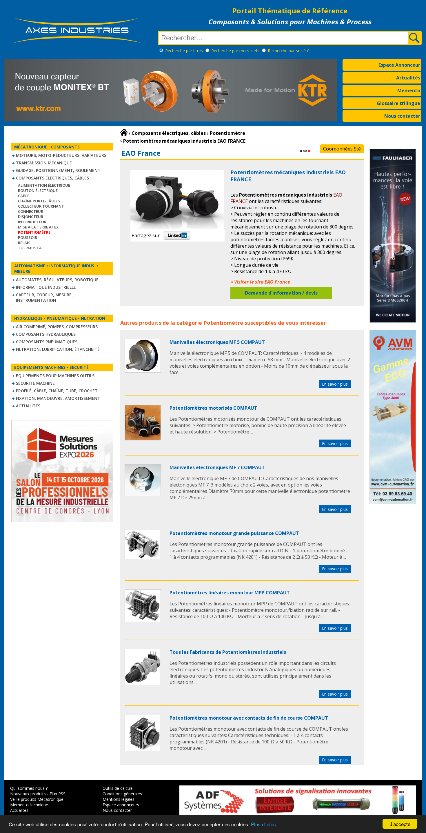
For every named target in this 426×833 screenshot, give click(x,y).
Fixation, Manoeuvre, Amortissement (58, 398)
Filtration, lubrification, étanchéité (58, 349)
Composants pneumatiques (46, 341)
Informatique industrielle (46, 287)
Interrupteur (32, 221)
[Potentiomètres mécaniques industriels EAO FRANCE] (143, 371)
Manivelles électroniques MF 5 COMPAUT (217, 342)
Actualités (408, 78)
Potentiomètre (223, 322)
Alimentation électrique (44, 185)
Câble (23, 195)
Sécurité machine (35, 383)
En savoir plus (335, 384)
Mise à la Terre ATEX (38, 227)
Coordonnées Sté (342, 149)
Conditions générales (122, 793)
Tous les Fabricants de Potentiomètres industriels (228, 652)
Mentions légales (118, 799)
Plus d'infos (263, 824)
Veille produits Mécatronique (36, 799)
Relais (24, 242)
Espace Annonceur (399, 65)
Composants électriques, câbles (52, 178)
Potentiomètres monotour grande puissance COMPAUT (234, 533)
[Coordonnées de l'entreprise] (305, 155)
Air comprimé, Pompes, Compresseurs (57, 326)
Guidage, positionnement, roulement (58, 170)
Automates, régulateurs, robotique (57, 279)
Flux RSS (57, 793)
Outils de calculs (118, 788)
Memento (408, 90)
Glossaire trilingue (398, 103)
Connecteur (30, 211)
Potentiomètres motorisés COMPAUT (213, 408)
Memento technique (29, 804)
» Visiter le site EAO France (260, 282)
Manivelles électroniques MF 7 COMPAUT (217, 467)
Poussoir (27, 237)
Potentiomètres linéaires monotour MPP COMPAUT (230, 592)
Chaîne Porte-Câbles (39, 201)
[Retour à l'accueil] (124, 132)
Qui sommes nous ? (29, 788)
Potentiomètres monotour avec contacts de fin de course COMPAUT (249, 718)
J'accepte (400, 823)
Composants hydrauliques (46, 334)
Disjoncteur (30, 216)
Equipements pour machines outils (55, 375)
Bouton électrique (38, 190)
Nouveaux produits (28, 793)
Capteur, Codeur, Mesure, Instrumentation (44, 297)
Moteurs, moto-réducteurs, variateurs (61, 155)
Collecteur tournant (41, 206)
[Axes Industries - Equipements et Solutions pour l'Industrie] (76, 43)
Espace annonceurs (121, 804)
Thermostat (31, 248)
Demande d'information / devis (281, 293)
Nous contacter (402, 116)
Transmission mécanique (44, 163)
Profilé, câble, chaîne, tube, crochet (57, 390)
